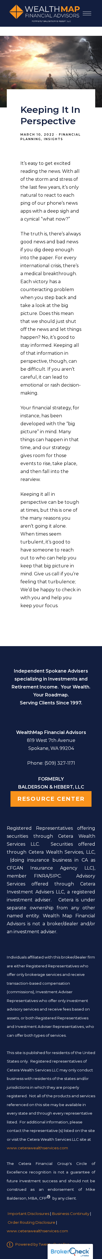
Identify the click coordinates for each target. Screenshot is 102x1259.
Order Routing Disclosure (31, 1222)
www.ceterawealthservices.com (37, 1231)
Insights (53, 139)
